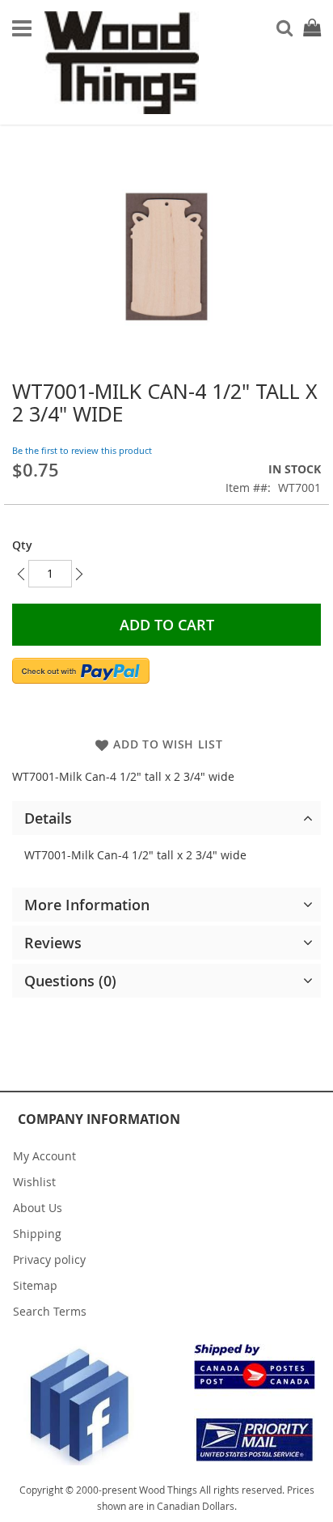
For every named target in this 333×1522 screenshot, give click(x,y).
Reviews (53, 942)
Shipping (37, 1233)
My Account (44, 1156)
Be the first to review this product (82, 450)
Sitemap (35, 1285)
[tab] (166, 818)
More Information (87, 904)
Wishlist (34, 1181)
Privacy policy (49, 1259)
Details (48, 818)
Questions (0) (70, 980)
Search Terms (49, 1311)
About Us (37, 1207)
